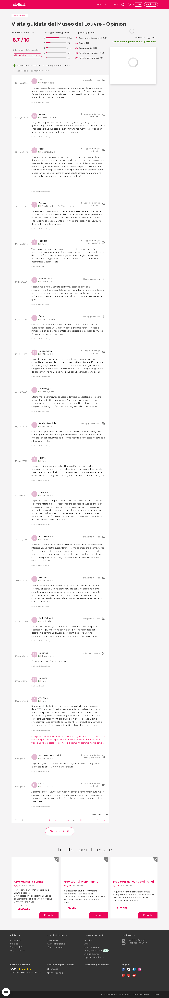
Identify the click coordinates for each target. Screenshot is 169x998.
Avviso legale (124, 994)
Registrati (151, 4)
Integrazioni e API (93, 950)
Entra (138, 4)
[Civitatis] (19, 4)
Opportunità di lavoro (95, 957)
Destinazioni (53, 940)
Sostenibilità (16, 947)
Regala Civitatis (17, 950)
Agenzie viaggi (91, 947)
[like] (56, 859)
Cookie (156, 994)
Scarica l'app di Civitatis (60, 964)
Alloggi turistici (91, 954)
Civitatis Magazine (56, 944)
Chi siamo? (15, 940)
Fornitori (88, 940)
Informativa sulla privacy (141, 994)
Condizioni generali (109, 994)
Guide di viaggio (55, 947)
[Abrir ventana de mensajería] (6, 992)
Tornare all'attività (19, 15)
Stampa (14, 944)
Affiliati (87, 944)
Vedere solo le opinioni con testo (33, 71)
